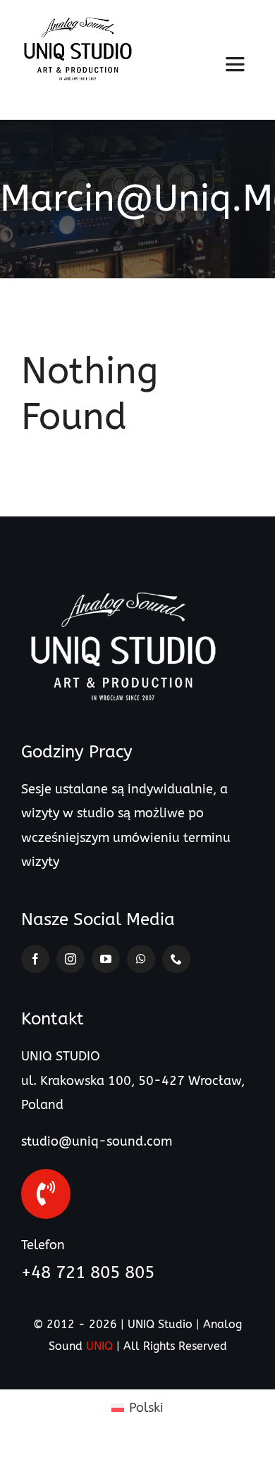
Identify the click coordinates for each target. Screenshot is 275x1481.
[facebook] (35, 959)
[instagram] (70, 959)
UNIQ (99, 1346)
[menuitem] (137, 1407)
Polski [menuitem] (146, 1407)
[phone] (176, 959)
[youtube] (106, 959)
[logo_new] (78, 24)
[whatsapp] (141, 959)
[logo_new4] (123, 593)
